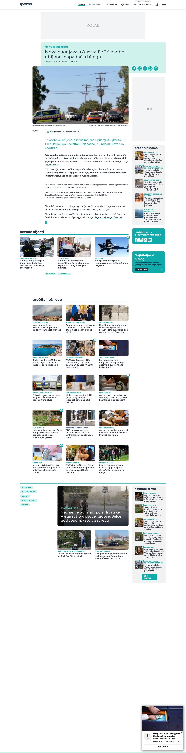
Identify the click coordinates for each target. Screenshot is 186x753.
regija (25, 496)
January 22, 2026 (83, 198)
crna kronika (28, 500)
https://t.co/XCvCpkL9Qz (96, 195)
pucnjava (50, 274)
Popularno (95, 4)
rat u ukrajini (28, 492)
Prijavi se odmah (141, 269)
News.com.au (52, 165)
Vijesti (81, 4)
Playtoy (147, 1)
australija (64, 274)
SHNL (126, 4)
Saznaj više (163, 746)
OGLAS (93, 26)
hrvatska (26, 487)
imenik (139, 1)
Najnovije (111, 4)
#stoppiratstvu (142, 4)
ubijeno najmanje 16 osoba (108, 217)
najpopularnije (145, 489)
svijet (25, 505)
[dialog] (162, 728)
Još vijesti (147, 577)
